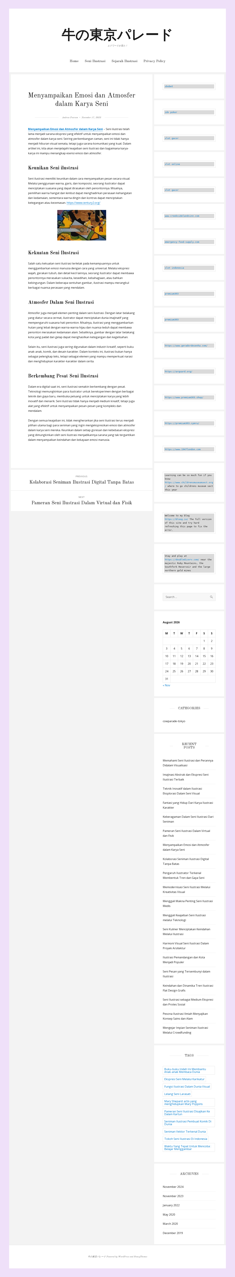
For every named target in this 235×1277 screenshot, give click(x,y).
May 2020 (169, 1214)
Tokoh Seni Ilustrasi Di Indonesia (185, 1139)
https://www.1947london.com (183, 449)
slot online (172, 164)
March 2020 (170, 1224)
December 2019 (173, 1233)
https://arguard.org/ (178, 371)
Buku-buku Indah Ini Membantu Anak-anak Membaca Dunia (185, 1070)
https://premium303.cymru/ (182, 423)
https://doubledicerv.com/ (182, 559)
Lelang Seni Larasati (177, 1094)
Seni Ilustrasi (95, 61)
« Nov (166, 685)
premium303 (172, 293)
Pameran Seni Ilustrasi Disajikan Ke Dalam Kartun (187, 1112)
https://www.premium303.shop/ (184, 397)
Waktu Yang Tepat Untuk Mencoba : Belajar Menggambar (187, 1147)
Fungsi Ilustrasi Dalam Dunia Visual (187, 1086)
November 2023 (173, 1196)
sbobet (169, 86)
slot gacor (172, 138)
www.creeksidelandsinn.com (182, 216)
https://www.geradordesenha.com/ (186, 345)
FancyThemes (140, 1257)
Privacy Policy (154, 61)
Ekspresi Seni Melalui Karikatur (184, 1079)
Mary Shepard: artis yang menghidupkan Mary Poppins (183, 1102)
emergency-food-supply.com (182, 242)
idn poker (171, 112)
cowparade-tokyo (174, 721)
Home (74, 61)
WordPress (123, 1257)
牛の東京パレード (117, 36)
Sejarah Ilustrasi (124, 61)
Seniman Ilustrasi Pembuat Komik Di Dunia (187, 1122)
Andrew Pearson (70, 117)
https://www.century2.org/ (83, 203)
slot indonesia (174, 268)
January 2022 (171, 1205)
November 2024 (173, 1187)
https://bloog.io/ (176, 519)
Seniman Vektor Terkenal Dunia (185, 1131)
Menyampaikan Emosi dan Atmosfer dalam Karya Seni (65, 129)
